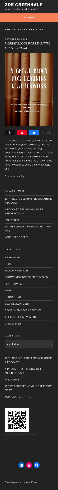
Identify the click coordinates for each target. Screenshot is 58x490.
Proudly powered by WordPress (21, 482)
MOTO (8, 290)
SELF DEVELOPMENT (17, 303)
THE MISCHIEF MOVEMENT (20, 317)
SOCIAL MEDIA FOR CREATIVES (23, 310)
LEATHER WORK (14, 283)
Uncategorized (13, 323)
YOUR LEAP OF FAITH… (18, 237)
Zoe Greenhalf (24, 4)
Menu (31, 17)
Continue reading (15, 176)
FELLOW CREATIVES (17, 270)
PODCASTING (13, 297)
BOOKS (9, 264)
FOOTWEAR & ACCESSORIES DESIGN (26, 277)
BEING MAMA (13, 257)
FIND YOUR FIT (13, 220)
